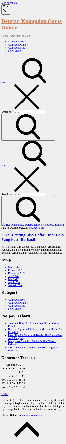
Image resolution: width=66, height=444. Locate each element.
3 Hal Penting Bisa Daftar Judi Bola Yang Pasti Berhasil (32, 237)
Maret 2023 (14, 267)
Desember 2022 (16, 273)
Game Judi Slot (16, 47)
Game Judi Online (18, 44)
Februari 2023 (15, 270)
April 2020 (14, 282)
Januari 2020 (15, 285)
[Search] (28, 127)
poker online (14, 50)
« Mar (4, 394)
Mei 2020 (13, 279)
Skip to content (9, 2)
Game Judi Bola (16, 41)
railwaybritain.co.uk (32, 415)
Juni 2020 (13, 276)
